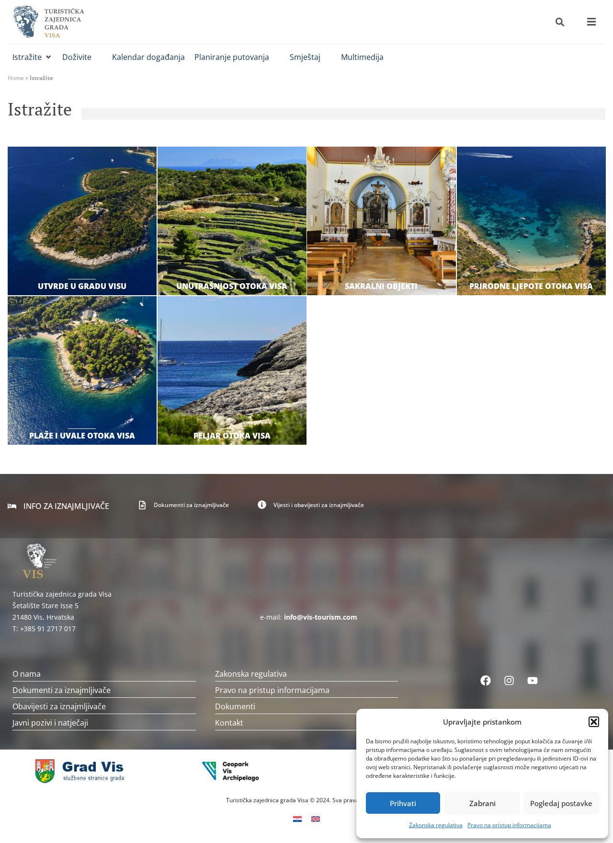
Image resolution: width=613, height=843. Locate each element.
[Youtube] (532, 680)
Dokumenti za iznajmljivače (191, 505)
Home (16, 78)
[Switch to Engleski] (315, 818)
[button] (594, 722)
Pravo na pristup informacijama (509, 825)
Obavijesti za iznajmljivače (59, 706)
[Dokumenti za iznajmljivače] (142, 505)
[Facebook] (485, 680)
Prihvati (403, 803)
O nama (26, 674)
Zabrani (482, 803)
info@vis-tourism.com (320, 617)
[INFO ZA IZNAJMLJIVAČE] (12, 506)
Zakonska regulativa (436, 825)
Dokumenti (235, 706)
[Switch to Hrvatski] (297, 818)
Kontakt (229, 722)
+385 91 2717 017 (48, 628)
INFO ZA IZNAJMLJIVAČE (66, 506)
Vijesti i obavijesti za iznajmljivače (318, 505)
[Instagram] (509, 680)
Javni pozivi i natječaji (50, 722)
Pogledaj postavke (561, 803)
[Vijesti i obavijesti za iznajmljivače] (262, 504)
